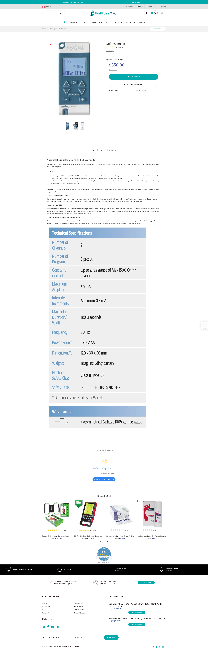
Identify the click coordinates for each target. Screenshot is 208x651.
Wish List (139, 6)
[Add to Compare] (68, 507)
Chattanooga (110, 51)
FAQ (43, 610)
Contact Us (45, 613)
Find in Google (137, 612)
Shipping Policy (79, 610)
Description (97, 150)
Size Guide (111, 150)
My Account (129, 6)
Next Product (157, 29)
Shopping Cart (151, 6)
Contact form (146, 583)
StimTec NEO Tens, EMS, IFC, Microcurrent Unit (89, 536)
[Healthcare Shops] (104, 15)
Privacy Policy (78, 603)
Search (44, 603)
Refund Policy (78, 606)
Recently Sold (104, 496)
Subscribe (111, 637)
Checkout (163, 6)
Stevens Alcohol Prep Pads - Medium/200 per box (121, 536)
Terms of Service (79, 613)
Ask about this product (134, 84)
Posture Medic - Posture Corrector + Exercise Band (58, 536)
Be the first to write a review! (104, 479)
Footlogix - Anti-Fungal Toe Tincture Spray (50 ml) (153, 536)
